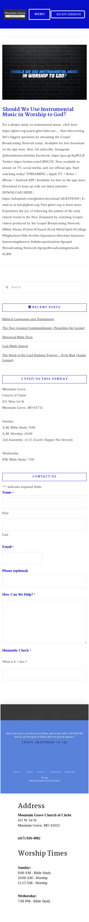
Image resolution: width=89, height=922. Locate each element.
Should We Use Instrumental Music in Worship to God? (38, 112)
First (5, 513)
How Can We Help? (18, 594)
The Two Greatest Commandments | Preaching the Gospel (43, 328)
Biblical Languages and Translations (28, 319)
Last (5, 534)
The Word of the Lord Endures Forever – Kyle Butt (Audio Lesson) (44, 357)
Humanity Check (16, 650)
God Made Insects (15, 346)
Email (8, 547)
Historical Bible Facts (17, 337)
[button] (39, 14)
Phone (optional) (15, 571)
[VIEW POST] (44, 72)
